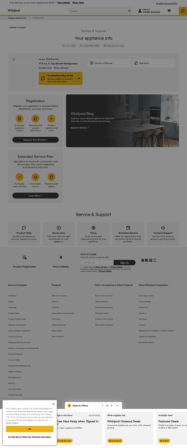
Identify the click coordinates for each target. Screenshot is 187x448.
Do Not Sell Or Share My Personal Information (29, 437)
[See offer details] (57, 424)
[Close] (53, 404)
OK (29, 429)
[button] (93, 405)
